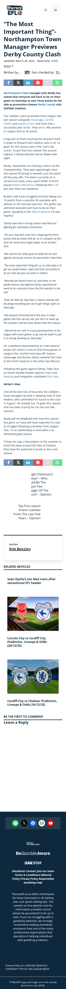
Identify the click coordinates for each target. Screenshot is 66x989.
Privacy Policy (29, 878)
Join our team (45, 871)
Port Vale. (53, 376)
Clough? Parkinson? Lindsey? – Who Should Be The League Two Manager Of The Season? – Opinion (39, 484)
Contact (31, 871)
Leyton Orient (26, 123)
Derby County (46, 104)
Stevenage (37, 120)
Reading (9, 376)
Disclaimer (18, 871)
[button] (46, 10)
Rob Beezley (20, 548)
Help (39, 882)
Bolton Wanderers (24, 185)
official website (41, 211)
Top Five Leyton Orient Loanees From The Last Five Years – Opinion (27, 512)
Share (7, 66)
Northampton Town (16, 93)
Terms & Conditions (27, 875)
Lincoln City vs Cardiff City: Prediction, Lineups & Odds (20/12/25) (27, 642)
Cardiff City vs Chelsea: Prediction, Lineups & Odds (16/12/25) (32, 703)
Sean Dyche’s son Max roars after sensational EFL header (31, 581)
